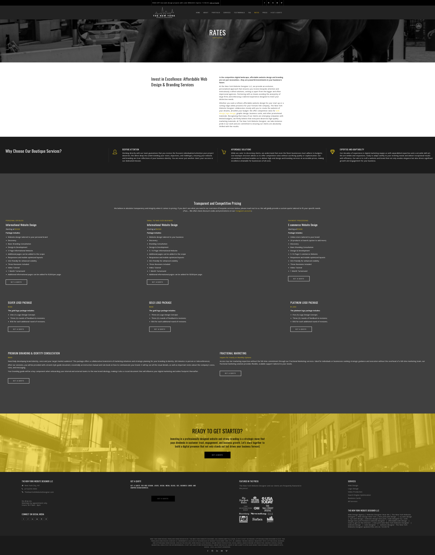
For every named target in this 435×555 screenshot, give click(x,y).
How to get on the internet (359, 523)
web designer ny (395, 519)
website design (354, 525)
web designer (370, 525)
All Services (352, 501)
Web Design (353, 485)
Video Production (355, 492)
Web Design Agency (356, 514)
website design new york (375, 519)
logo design (231, 113)
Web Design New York (367, 516)
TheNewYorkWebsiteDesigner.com (39, 492)
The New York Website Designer (253, 486)
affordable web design (397, 521)
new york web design (387, 516)
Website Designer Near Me (378, 514)
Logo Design (353, 488)
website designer (387, 525)
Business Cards (354, 498)
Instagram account (243, 211)
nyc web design (356, 519)
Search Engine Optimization (359, 495)
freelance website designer (373, 521)
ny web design (406, 516)
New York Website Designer (397, 523)
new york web (379, 523)
